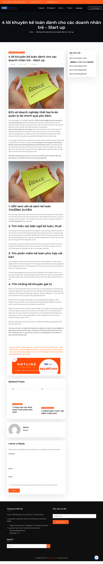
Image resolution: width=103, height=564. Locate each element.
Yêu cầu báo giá (95, 8)
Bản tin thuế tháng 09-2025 (78, 70)
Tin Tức (22, 52)
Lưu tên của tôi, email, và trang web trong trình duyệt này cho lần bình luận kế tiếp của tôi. (34, 483)
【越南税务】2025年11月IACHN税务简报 (81, 62)
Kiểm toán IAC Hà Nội (52, 556)
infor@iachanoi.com (52, 2)
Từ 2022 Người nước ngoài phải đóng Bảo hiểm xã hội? (32, 408)
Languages (79, 8)
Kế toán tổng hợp (14, 52)
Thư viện (36, 402)
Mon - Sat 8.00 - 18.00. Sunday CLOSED (14, 2)
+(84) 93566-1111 (14, 532)
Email (10, 475)
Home (31, 32)
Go (48, 545)
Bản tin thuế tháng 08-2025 (78, 74)
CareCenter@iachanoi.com (17, 529)
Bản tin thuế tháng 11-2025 (78, 58)
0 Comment (34, 64)
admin (12, 64)
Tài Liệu (69, 8)
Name (10, 467)
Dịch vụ (61, 8)
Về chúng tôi (51, 8)
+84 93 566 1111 (36, 2)
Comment (11, 452)
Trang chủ (41, 8)
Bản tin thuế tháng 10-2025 (78, 66)
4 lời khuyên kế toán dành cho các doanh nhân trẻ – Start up (54, 32)
